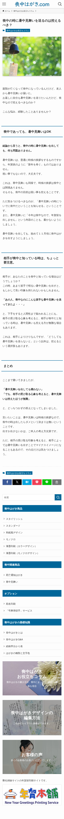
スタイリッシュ (14, 518)
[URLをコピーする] (56, 482)
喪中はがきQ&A (14, 639)
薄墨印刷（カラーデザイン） (21, 546)
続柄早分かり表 (14, 646)
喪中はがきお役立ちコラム (17, 30)
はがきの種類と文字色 (18, 653)
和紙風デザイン (14, 532)
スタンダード (13, 525)
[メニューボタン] (4, 4)
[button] (7, 482)
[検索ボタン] (60, 4)
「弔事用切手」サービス (19, 610)
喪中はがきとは (14, 632)
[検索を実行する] (58, 497)
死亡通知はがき (14, 575)
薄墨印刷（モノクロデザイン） (22, 553)
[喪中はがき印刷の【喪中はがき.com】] (32, 4)
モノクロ (11, 539)
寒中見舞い (12, 581)
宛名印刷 (11, 603)
